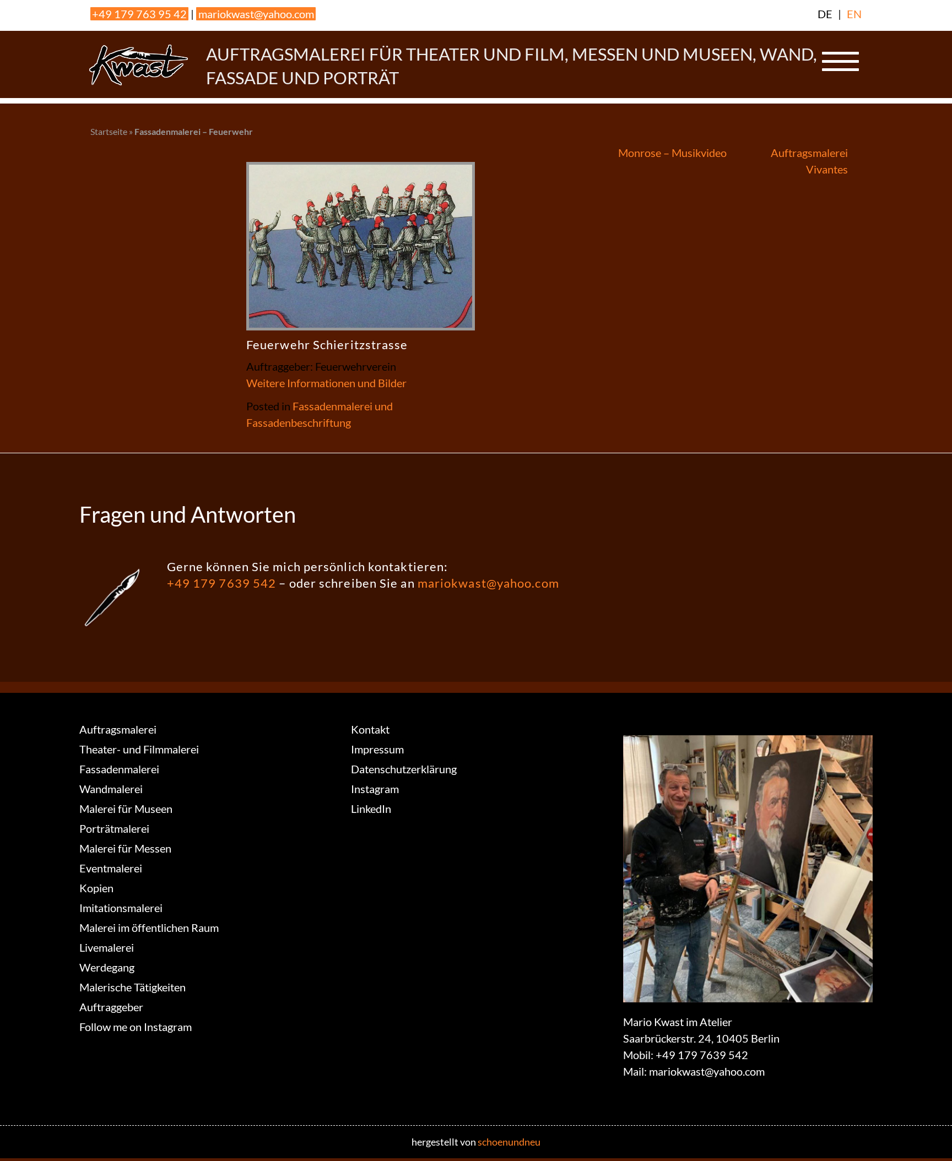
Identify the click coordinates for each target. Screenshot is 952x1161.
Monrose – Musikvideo (672, 152)
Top (925, 1134)
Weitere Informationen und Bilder (326, 382)
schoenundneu (509, 1142)
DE (825, 13)
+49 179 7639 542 (222, 583)
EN (854, 13)
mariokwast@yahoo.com (256, 13)
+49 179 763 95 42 (139, 13)
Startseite (108, 131)
